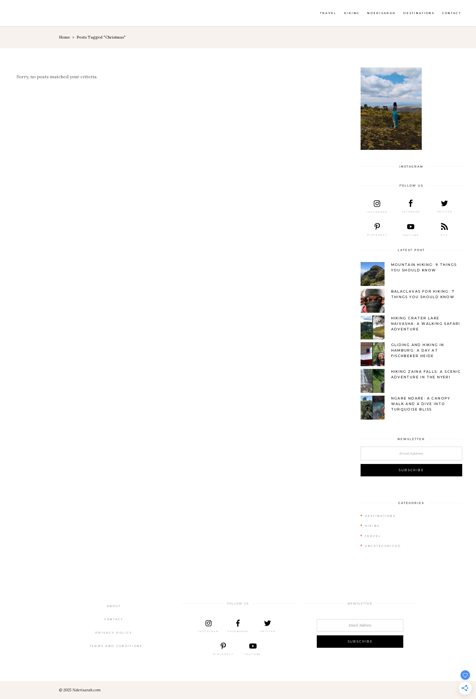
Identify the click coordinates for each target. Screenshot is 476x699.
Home (64, 37)
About (114, 606)
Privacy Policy (113, 633)
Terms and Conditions (116, 646)
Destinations (380, 516)
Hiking (372, 526)
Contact (113, 619)
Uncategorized (383, 546)
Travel (373, 536)
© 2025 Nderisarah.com (80, 689)
